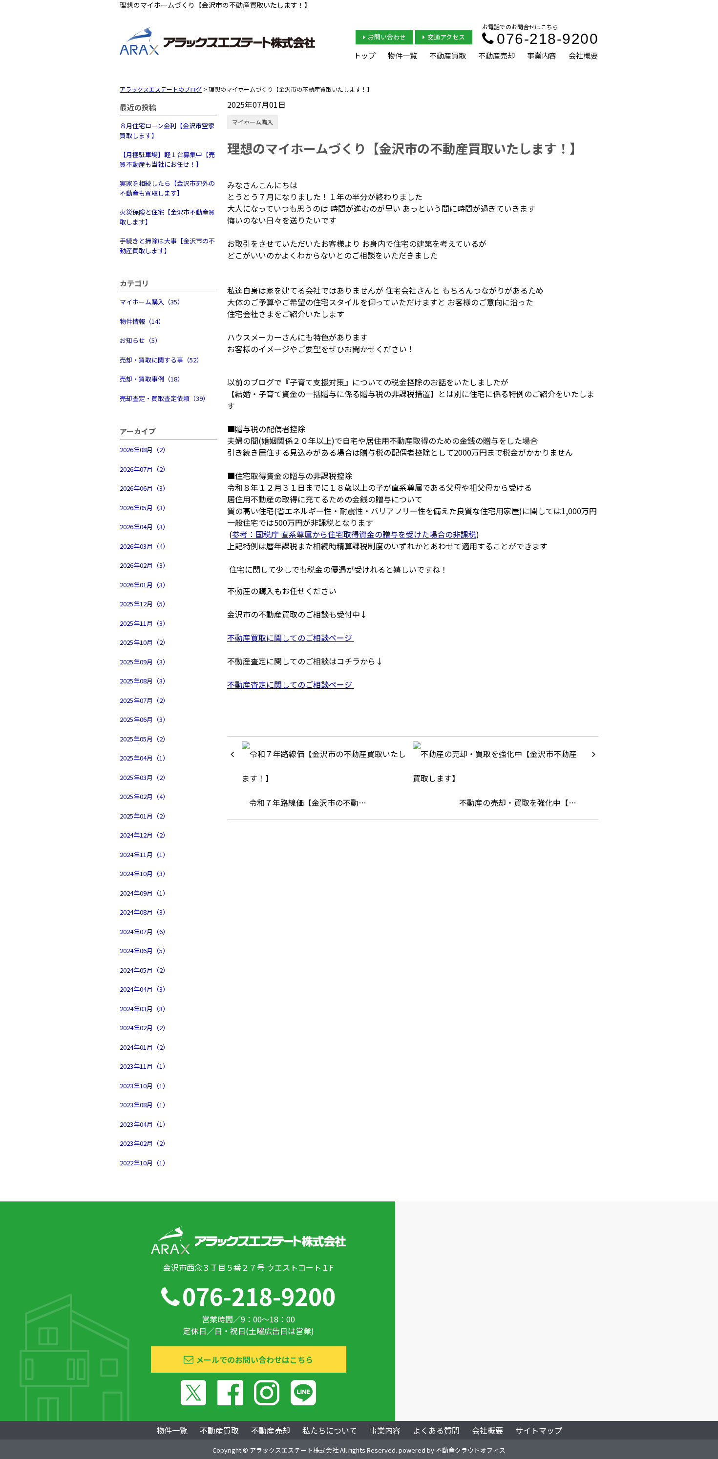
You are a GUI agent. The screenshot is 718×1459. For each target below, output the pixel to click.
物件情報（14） (142, 321)
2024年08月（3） (144, 912)
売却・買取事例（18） (152, 378)
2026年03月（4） (144, 546)
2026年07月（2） (144, 469)
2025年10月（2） (144, 642)
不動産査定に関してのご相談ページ (290, 684)
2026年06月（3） (144, 488)
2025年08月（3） (144, 680)
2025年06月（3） (144, 719)
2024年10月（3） (144, 873)
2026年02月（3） (144, 565)
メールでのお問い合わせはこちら (254, 1359)
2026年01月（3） (144, 584)
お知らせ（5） (140, 340)
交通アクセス (446, 36)
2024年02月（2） (144, 1027)
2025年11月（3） (144, 623)
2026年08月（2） (144, 449)
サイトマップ (538, 1430)
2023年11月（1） (144, 1066)
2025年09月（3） (144, 661)
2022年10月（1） (144, 1162)
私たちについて (329, 1430)
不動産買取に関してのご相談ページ (290, 637)
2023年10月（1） (144, 1085)
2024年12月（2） (144, 834)
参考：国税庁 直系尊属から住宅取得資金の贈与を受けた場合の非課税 (354, 534)
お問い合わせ (387, 36)
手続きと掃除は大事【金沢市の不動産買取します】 (167, 245)
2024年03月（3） (144, 1008)
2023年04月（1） (144, 1124)
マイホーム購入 (252, 122)
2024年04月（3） (144, 989)
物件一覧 (402, 55)
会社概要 (583, 55)
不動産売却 (496, 55)
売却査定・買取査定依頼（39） (164, 398)
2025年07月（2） (144, 700)
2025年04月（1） (144, 757)
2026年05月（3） (144, 507)
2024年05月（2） (144, 970)
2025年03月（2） (144, 777)
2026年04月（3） (144, 526)
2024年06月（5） (144, 950)
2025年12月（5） (144, 603)
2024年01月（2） (144, 1047)
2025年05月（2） (144, 738)
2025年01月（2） (144, 815)
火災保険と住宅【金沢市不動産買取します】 (167, 216)
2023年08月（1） (144, 1104)
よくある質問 (436, 1430)
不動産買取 (447, 55)
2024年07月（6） (144, 931)
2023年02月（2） (144, 1143)
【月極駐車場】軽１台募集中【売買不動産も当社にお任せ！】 (167, 159)
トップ (365, 55)
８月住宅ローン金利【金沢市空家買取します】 (167, 130)
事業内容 (541, 55)
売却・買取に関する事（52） (161, 359)
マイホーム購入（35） (152, 301)
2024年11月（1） (144, 854)
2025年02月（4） (144, 796)
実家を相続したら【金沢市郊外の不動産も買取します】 (167, 188)
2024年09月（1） (144, 893)
